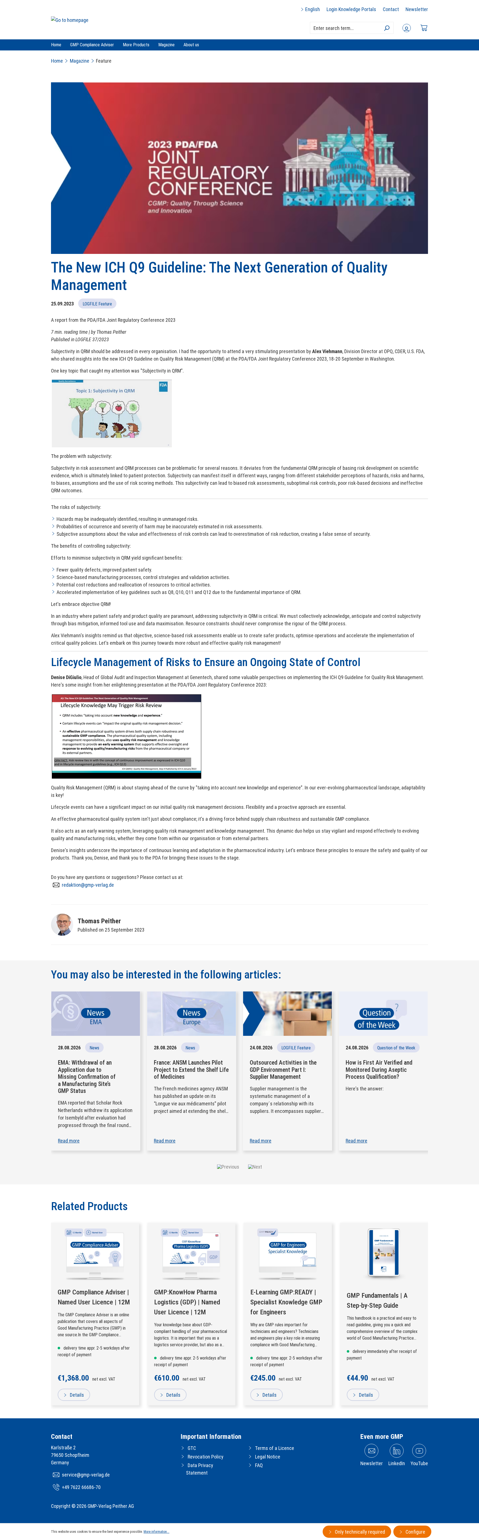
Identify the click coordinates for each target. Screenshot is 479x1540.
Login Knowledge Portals (351, 9)
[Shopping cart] (424, 27)
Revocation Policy (205, 1457)
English (312, 9)
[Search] (386, 28)
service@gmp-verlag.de (86, 1475)
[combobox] (351, 28)
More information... (156, 1532)
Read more (69, 1141)
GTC (192, 1448)
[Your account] (406, 28)
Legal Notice (267, 1457)
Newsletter (417, 9)
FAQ (259, 1465)
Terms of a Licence (274, 1448)
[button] (228, 1166)
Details (76, 1395)
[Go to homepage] (69, 20)
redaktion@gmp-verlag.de (88, 885)
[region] (239, 1314)
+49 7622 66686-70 (81, 1487)
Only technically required (359, 1532)
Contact (391, 9)
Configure (414, 1532)
